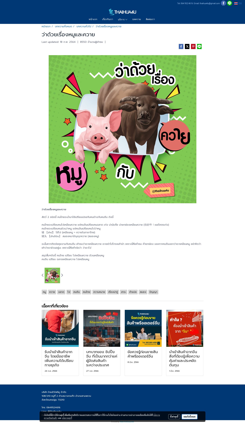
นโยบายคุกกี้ (67, 418)
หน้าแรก (93, 19)
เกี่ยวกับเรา (107, 19)
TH (240, 3)
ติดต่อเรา (150, 19)
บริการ (121, 20)
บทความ (136, 19)
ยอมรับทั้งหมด (190, 416)
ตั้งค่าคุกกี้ (174, 416)
